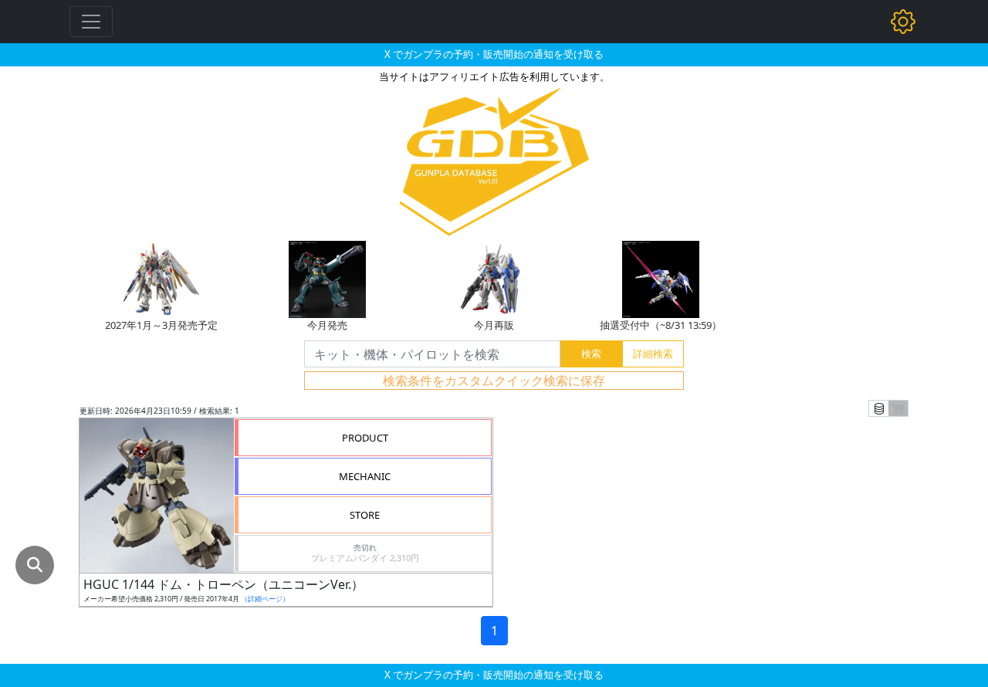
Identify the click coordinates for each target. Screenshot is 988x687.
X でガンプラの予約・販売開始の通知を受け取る (494, 54)
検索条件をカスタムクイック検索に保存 (494, 380)
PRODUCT (365, 438)
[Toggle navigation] (91, 21)
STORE (365, 515)
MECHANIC (365, 476)
